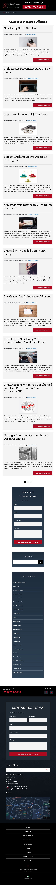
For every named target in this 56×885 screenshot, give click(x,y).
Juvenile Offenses (17, 629)
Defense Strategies (18, 602)
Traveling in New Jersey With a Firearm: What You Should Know (24, 340)
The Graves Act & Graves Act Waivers (27, 296)
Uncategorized (17, 668)
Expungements (17, 621)
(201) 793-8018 (12, 692)
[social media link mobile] (46, 692)
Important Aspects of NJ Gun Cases (26, 114)
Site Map (28, 852)
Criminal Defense (17, 594)
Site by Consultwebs (28, 878)
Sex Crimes (16, 653)
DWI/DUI (15, 617)
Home (4, 12)
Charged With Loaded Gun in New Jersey (25, 252)
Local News (16, 633)
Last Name (32, 716)
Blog (28, 848)
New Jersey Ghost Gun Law (20, 28)
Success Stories (17, 656)
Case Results (28, 844)
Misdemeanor (16, 641)
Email (16, 512)
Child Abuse (16, 586)
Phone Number (18, 520)
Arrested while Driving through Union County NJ (28, 206)
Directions (9, 793)
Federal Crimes (17, 625)
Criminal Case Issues (32, 166)
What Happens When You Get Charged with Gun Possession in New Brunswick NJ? (28, 388)
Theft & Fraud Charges (19, 660)
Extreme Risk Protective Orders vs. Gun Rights (25, 158)
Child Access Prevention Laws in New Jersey (27, 70)
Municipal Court (17, 645)
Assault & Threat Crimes (19, 582)
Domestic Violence (18, 609)
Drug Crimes (16, 613)
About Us (28, 831)
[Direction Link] (28, 798)
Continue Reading (43, 59)
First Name (12, 716)
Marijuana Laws (17, 637)
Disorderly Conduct (18, 605)
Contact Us (28, 860)
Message (16, 528)
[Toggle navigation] (50, 5)
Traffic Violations (17, 664)
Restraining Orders (18, 649)
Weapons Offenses (31, 34)
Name (16, 504)
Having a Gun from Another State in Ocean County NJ (26, 436)
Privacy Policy (28, 856)
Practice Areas (28, 835)
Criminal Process (17, 598)
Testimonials (28, 840)
